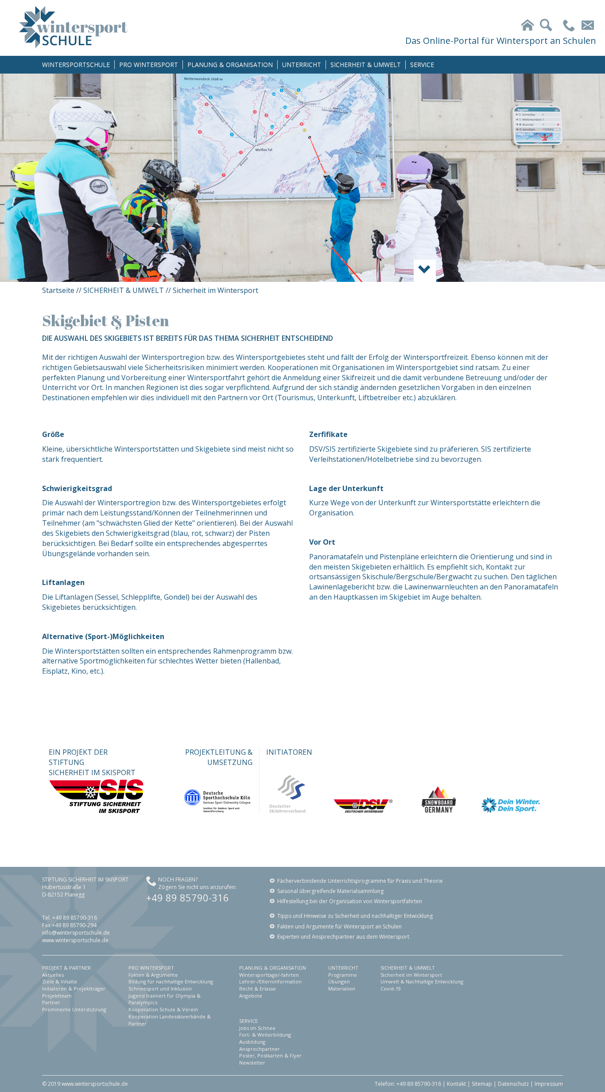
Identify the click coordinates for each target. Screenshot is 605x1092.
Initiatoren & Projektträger (73, 988)
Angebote (250, 995)
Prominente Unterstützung (74, 1009)
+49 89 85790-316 (187, 897)
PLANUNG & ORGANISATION (230, 64)
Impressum (549, 1084)
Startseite (58, 290)
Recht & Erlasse (257, 988)
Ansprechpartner (259, 1048)
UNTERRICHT (301, 64)
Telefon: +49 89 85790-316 (408, 1084)
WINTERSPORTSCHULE (76, 64)
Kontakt (456, 1084)
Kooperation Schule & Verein (163, 1009)
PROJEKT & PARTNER (66, 967)
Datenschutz (513, 1084)
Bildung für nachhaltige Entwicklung (170, 981)
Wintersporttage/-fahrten (269, 974)
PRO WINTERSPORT (148, 64)
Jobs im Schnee (257, 1028)
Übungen (339, 981)
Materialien (341, 988)
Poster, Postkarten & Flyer (270, 1055)
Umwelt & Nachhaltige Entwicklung (421, 981)
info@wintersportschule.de (76, 932)
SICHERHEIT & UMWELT (365, 64)
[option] (302, 178)
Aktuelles (53, 974)
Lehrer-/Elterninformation (270, 981)
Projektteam (57, 995)
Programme (342, 974)
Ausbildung (252, 1041)
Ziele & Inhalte (59, 981)
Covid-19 (390, 988)
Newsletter (252, 1062)
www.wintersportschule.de (75, 940)
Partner (51, 1002)
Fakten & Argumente (153, 974)
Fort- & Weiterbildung (265, 1034)
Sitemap (482, 1084)
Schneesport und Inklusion (160, 988)
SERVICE (422, 64)
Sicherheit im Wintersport (215, 290)
